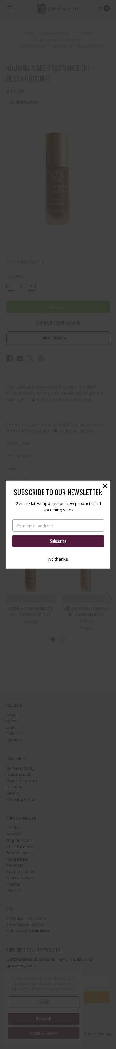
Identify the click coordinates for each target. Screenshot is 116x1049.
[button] (105, 485)
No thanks (58, 559)
